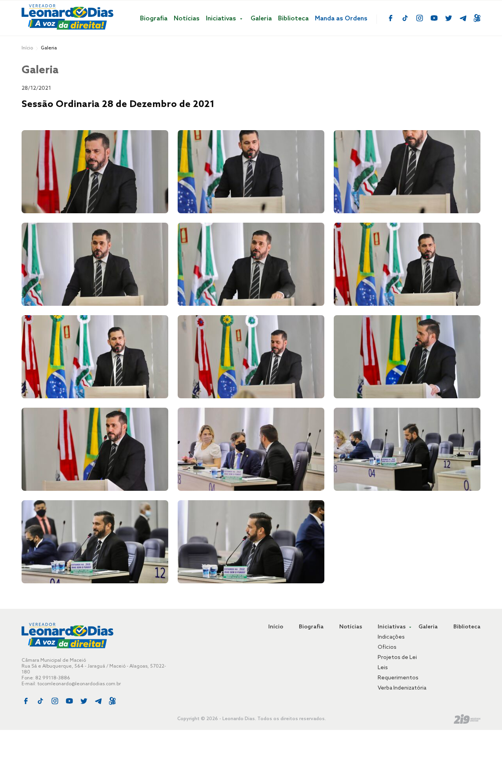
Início (27, 48)
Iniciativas (222, 18)
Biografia (153, 18)
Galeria (261, 18)
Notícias (187, 18)
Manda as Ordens (341, 18)
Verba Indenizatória (402, 688)
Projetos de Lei (397, 657)
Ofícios (387, 647)
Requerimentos (398, 678)
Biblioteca (293, 18)
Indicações (391, 637)
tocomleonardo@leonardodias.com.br (79, 684)
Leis (383, 667)
